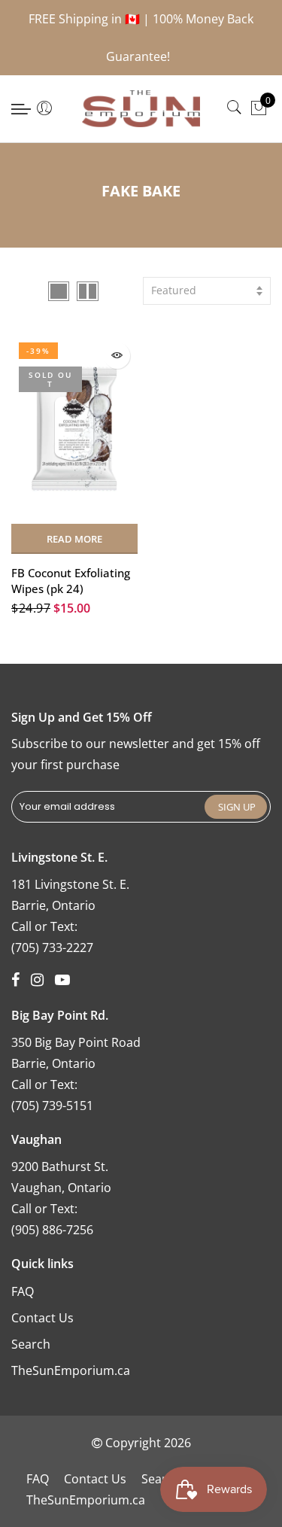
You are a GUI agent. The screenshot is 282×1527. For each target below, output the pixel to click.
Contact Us (42, 1318)
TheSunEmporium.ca (70, 1370)
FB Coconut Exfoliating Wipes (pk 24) (70, 580)
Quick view (117, 355)
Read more (74, 539)
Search (30, 1344)
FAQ (22, 1291)
